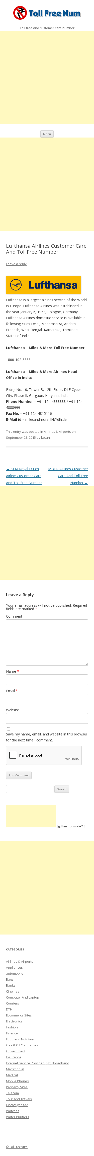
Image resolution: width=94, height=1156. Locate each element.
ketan (45, 437)
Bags (10, 979)
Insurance (13, 1057)
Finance (12, 1033)
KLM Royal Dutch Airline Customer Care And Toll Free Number (24, 475)
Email (12, 690)
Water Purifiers (17, 1117)
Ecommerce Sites (19, 1015)
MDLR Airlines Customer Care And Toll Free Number (68, 475)
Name (12, 671)
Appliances (14, 967)
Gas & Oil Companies (22, 1045)
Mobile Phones (17, 1081)
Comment (14, 616)
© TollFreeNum (17, 1147)
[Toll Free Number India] (47, 13)
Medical (12, 1075)
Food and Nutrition (20, 1039)
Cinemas (12, 991)
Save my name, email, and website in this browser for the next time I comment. (46, 737)
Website (12, 710)
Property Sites (17, 1087)
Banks (11, 985)
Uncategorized (17, 1105)
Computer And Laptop (22, 997)
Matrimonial (15, 1069)
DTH (9, 1009)
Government (15, 1051)
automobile (14, 973)
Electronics (14, 1021)
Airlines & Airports (57, 431)
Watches (12, 1111)
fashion (12, 1027)
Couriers (12, 1003)
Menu (47, 134)
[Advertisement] (47, 77)
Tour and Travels (19, 1099)
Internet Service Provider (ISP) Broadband (37, 1063)
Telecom (12, 1093)
